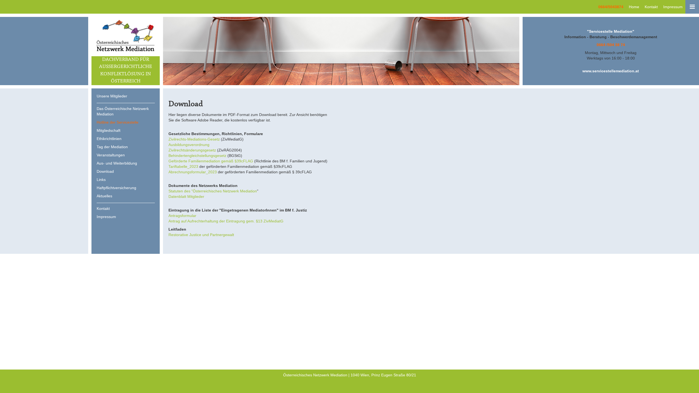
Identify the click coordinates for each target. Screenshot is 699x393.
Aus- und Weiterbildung (117, 163)
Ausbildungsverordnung (188, 144)
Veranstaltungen (111, 155)
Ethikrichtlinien (109, 138)
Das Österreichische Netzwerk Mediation (123, 111)
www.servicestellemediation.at (610, 71)
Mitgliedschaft (108, 130)
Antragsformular (182, 215)
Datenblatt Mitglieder (186, 196)
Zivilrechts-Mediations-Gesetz (194, 139)
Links (101, 179)
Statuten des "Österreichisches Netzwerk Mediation (212, 191)
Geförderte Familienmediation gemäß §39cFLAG (210, 161)
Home (634, 7)
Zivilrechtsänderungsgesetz (192, 150)
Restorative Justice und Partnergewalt (201, 235)
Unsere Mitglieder (112, 96)
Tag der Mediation (112, 147)
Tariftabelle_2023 (183, 166)
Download (105, 171)
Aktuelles (104, 196)
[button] (692, 7)
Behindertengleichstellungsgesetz (197, 155)
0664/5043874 (610, 7)
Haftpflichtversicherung (116, 188)
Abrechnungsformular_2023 (192, 172)
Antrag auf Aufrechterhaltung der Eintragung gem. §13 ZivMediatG (225, 221)
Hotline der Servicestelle (117, 122)
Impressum (673, 7)
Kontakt (651, 7)
